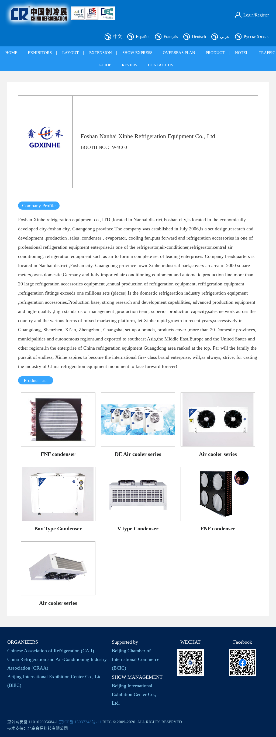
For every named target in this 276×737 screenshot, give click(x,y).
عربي (225, 36)
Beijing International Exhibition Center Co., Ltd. (134, 694)
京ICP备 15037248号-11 (80, 722)
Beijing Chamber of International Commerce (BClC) (135, 659)
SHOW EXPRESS (137, 52)
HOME (11, 52)
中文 (117, 36)
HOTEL (241, 52)
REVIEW (129, 65)
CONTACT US (160, 65)
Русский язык (256, 36)
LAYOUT (70, 52)
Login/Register (256, 15)
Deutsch (199, 36)
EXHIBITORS (40, 52)
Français (171, 36)
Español (143, 36)
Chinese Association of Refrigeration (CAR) (50, 650)
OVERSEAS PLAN (179, 52)
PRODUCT (215, 52)
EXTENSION (100, 52)
